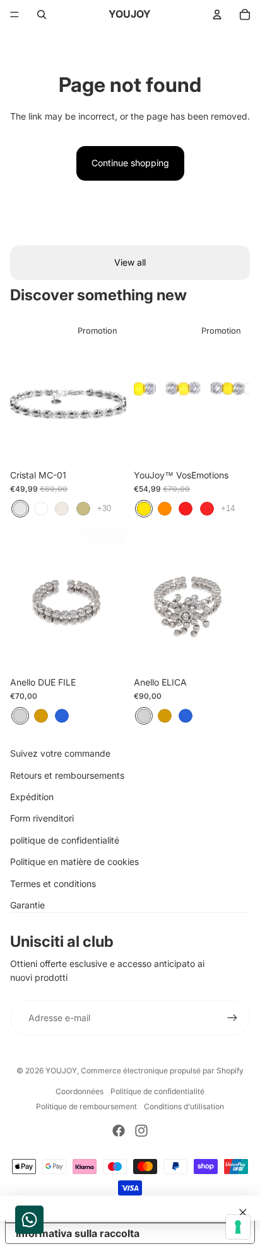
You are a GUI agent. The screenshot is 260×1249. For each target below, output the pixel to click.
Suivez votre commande (60, 753)
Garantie (27, 905)
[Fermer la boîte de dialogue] (243, 1212)
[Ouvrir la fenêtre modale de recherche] (42, 14)
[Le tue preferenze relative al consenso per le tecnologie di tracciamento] (238, 1227)
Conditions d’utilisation (184, 1106)
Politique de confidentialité (157, 1091)
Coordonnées (79, 1091)
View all (130, 262)
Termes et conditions (53, 883)
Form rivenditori (42, 818)
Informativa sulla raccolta (77, 1233)
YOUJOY (61, 1070)
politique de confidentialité (64, 840)
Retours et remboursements (67, 775)
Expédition (32, 796)
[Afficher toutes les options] (104, 508)
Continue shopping (130, 162)
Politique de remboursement (86, 1106)
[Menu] (14, 14)
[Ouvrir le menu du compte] (217, 14)
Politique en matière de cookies (74, 861)
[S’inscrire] (232, 1018)
